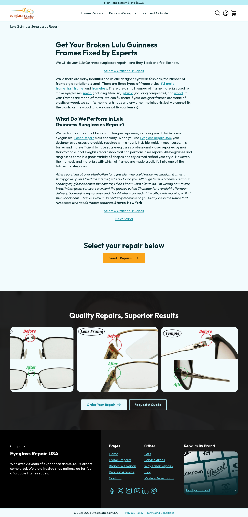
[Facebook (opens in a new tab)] (112, 490)
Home (113, 454)
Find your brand (198, 490)
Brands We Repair (122, 466)
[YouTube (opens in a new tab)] (137, 490)
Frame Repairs (120, 460)
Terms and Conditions (160, 512)
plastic (128, 93)
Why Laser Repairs (158, 466)
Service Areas (154, 460)
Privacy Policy (134, 512)
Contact (115, 478)
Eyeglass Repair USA (155, 138)
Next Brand (124, 219)
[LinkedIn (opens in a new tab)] (145, 490)
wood (178, 93)
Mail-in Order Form (159, 478)
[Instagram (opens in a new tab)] (129, 490)
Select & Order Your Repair (124, 71)
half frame (75, 88)
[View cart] (234, 13)
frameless (99, 88)
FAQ (147, 454)
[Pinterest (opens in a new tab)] (153, 490)
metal (87, 93)
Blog (147, 472)
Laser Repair (84, 138)
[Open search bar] (218, 13)
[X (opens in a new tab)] (120, 490)
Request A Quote (121, 472)
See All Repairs (120, 258)
